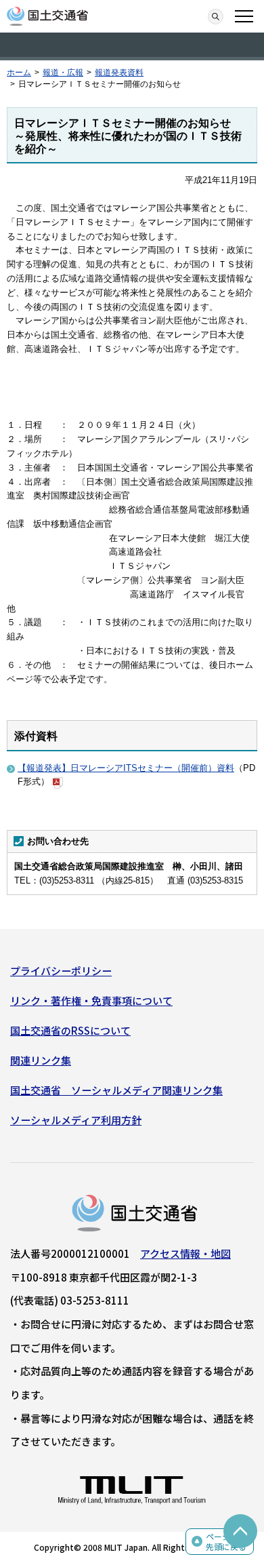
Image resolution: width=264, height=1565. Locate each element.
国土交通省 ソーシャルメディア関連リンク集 (116, 1090)
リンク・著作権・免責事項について (91, 1000)
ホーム (19, 72)
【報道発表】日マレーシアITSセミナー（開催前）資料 (126, 768)
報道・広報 (63, 72)
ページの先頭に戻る (226, 1541)
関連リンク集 (40, 1060)
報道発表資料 (119, 72)
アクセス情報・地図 (185, 1253)
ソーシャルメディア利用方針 (75, 1120)
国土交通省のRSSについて (70, 1030)
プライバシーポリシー (61, 971)
